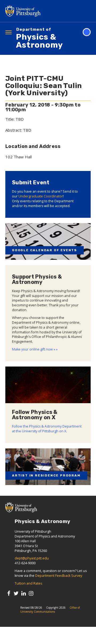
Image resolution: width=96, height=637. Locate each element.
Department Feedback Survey (58, 575)
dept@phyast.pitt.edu (32, 558)
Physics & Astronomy (39, 39)
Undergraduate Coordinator (40, 196)
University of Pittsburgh (44, 11)
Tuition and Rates (28, 583)
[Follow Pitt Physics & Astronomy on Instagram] (31, 593)
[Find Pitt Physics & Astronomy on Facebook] (8, 593)
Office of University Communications (50, 609)
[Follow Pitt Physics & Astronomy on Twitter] (16, 593)
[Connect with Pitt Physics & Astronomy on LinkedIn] (23, 593)
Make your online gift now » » (35, 349)
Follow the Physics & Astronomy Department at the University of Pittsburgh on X (47, 428)
